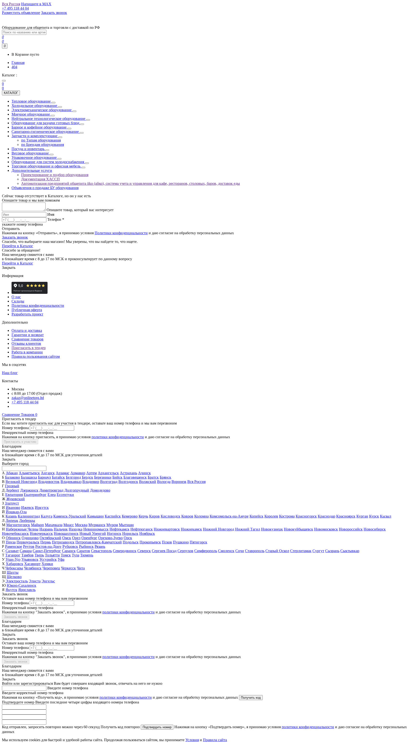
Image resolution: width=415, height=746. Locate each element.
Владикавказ (71, 482)
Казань (11, 516)
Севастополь (101, 551)
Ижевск (27, 508)
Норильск (130, 533)
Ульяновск (29, 559)
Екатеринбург (35, 495)
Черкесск (68, 568)
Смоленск (226, 551)
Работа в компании (27, 352)
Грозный (12, 486)
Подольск (131, 542)
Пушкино (181, 542)
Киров (154, 516)
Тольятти (52, 555)
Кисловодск (170, 516)
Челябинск (33, 568)
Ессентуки (65, 495)
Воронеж (178, 482)
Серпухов (185, 551)
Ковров (187, 516)
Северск (144, 551)
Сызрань (332, 551)
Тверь (39, 555)
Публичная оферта (27, 310)
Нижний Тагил (247, 529)
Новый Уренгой (92, 533)
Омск (66, 538)
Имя (50, 214)
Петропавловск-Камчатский (98, 542)
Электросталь (17, 581)
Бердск (87, 477)
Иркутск (42, 508)
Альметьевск (29, 473)
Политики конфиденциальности (121, 233)
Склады (18, 301)
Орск (128, 538)
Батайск (58, 477)
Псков (167, 542)
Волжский (147, 482)
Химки (47, 564)
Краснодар (326, 516)
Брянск (165, 477)
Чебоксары (14, 568)
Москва (81, 525)
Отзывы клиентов (26, 343)
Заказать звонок (15, 237)
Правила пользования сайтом (36, 356)
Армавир (77, 473)
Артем (91, 473)
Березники (102, 477)
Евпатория (14, 495)
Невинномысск (96, 529)
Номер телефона (15, 428)
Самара (26, 551)
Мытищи (126, 525)
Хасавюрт (32, 564)
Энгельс (48, 581)
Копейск (256, 516)
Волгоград (108, 482)
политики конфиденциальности (118, 437)
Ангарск (48, 473)
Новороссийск (351, 529)
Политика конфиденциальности (38, 305)
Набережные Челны (22, 529)
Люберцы (27, 520)
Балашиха (29, 477)
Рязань (100, 546)
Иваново (13, 508)
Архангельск (108, 473)
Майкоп (37, 525)
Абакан (12, 473)
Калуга (46, 516)
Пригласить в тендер (29, 348)
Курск (374, 516)
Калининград (29, 516)
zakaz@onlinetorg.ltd (28, 398)
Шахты (12, 572)
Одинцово (30, 538)
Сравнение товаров (27, 339)
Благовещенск (135, 477)
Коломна (201, 516)
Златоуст (12, 503)
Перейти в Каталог (17, 246)
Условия (192, 740)
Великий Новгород (21, 482)
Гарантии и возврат (28, 335)
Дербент (12, 490)
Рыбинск (86, 546)
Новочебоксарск (15, 533)
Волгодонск (128, 482)
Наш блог (10, 373)
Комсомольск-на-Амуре (229, 516)
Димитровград (51, 490)
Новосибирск (375, 529)
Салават (12, 551)
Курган (362, 516)
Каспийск (113, 516)
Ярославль (27, 590)
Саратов (83, 551)
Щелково (14, 577)
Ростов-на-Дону (48, 546)
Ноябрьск (147, 533)
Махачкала (53, 525)
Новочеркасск (41, 533)
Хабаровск (14, 564)
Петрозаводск (63, 542)
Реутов (28, 546)
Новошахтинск (66, 533)
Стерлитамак (300, 551)
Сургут (318, 551)
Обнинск (13, 538)
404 (14, 67)
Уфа (61, 559)
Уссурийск (48, 559)
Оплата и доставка (27, 330)
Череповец (51, 568)
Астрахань (128, 473)
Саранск (69, 551)
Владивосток (49, 482)
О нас (16, 297)
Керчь (143, 516)
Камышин (95, 516)
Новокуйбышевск (298, 529)
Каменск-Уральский (69, 516)
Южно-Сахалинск (21, 585)
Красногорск (306, 516)
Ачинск (144, 473)
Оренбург (89, 538)
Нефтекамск (119, 529)
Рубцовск (70, 546)
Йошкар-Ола (16, 512)
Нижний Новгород (218, 529)
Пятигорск (198, 542)
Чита (81, 568)
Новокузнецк (272, 529)
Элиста (35, 581)
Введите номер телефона (67, 688)
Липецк (12, 520)
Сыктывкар (349, 551)
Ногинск (114, 533)
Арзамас (62, 473)
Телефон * (55, 219)
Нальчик (61, 529)
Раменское (13, 546)
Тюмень (86, 555)
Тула (75, 555)
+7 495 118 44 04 (25, 402)
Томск (66, 555)
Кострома (287, 516)
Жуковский (15, 499)
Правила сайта (215, 740)
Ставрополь (254, 551)
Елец (52, 495)
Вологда (164, 482)
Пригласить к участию (20, 442)
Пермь (45, 542)
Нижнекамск (191, 529)
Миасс (68, 525)
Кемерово (130, 516)
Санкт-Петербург (47, 551)
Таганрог (12, 555)
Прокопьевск (150, 542)
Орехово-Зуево (110, 538)
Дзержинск (29, 490)
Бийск (117, 477)
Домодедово (100, 490)
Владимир (90, 482)
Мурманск (96, 525)
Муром (112, 525)
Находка (75, 529)
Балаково (12, 477)
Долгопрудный (76, 490)
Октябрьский (50, 538)
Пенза (11, 542)
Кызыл (385, 516)
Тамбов (27, 555)
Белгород (73, 477)
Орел (76, 538)
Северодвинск (124, 551)
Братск (153, 477)
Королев (271, 516)
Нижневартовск (167, 529)
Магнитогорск (18, 525)
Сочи (239, 551)
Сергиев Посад (164, 551)
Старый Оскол (277, 551)
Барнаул (44, 477)
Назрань (46, 529)
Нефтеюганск (141, 529)
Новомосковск (326, 529)
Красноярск (345, 516)
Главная (18, 63)
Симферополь (205, 551)
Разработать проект (27, 314)
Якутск (11, 590)
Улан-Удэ (13, 559)
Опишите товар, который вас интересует (80, 210)
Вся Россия (196, 482)
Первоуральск (28, 542)
